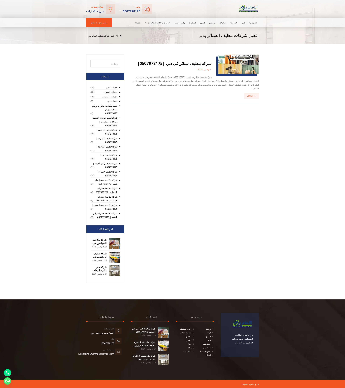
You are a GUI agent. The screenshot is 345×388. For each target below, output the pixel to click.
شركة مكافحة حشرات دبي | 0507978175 (104, 207)
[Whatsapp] (7, 381)
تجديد (208, 328)
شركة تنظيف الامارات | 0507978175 (106, 140)
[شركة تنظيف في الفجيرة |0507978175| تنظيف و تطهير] (114, 257)
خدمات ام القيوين (109, 96)
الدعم (188, 340)
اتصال (208, 355)
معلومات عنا (205, 351)
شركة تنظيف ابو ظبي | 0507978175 (106, 132)
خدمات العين (111, 87)
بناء (209, 340)
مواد (189, 344)
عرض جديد (206, 347)
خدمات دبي (112, 101)
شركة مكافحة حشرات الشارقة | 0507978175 (106, 198)
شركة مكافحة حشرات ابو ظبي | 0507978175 (106, 182)
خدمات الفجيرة (110, 92)
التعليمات (187, 351)
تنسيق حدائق (185, 332)
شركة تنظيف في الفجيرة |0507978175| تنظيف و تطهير (145, 345)
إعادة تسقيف (185, 328)
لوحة (209, 332)
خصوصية (207, 344)
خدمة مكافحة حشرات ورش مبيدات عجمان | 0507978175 (104, 109)
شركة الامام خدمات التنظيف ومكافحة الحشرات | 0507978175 (104, 121)
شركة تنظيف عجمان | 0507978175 (107, 173)
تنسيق (188, 336)
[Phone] (7, 372)
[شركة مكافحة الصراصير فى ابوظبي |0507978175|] (114, 243)
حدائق (208, 336)
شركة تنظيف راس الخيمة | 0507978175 (105, 165)
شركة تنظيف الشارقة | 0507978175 (106, 148)
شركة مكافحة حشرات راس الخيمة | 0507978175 (104, 215)
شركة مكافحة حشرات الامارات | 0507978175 (106, 190)
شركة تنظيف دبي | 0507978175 (108, 157)
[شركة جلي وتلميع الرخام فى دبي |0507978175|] (114, 270)
